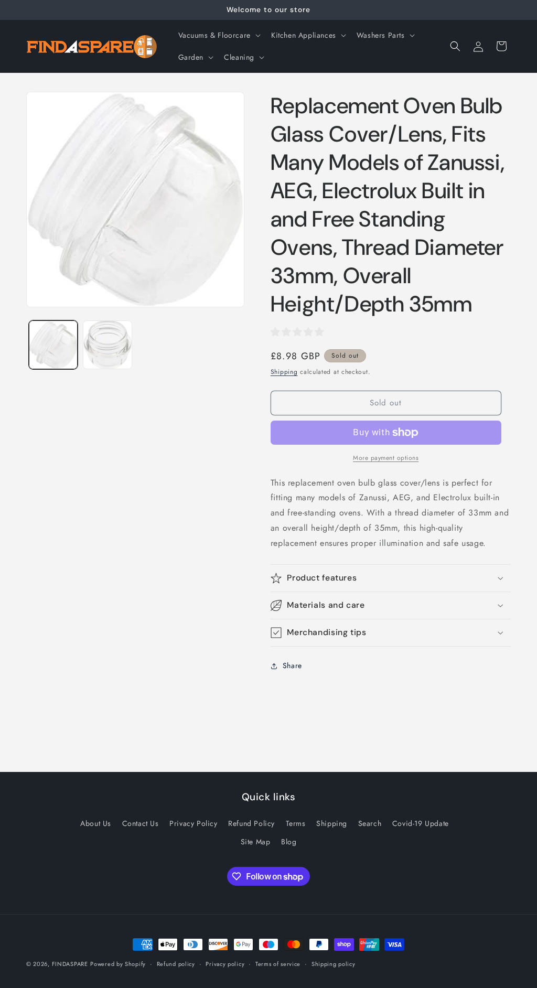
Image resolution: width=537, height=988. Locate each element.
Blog (288, 841)
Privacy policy (225, 964)
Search (370, 823)
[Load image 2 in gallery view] (107, 344)
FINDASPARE (70, 964)
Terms (296, 823)
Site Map (256, 841)
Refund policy (176, 964)
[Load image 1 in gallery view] (53, 344)
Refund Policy (251, 823)
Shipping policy (334, 964)
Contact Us (140, 823)
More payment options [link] (385, 458)
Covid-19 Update (420, 823)
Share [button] (292, 665)
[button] (218, 35)
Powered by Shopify (118, 964)
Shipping (284, 372)
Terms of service (277, 964)
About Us (95, 823)
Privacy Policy (193, 823)
